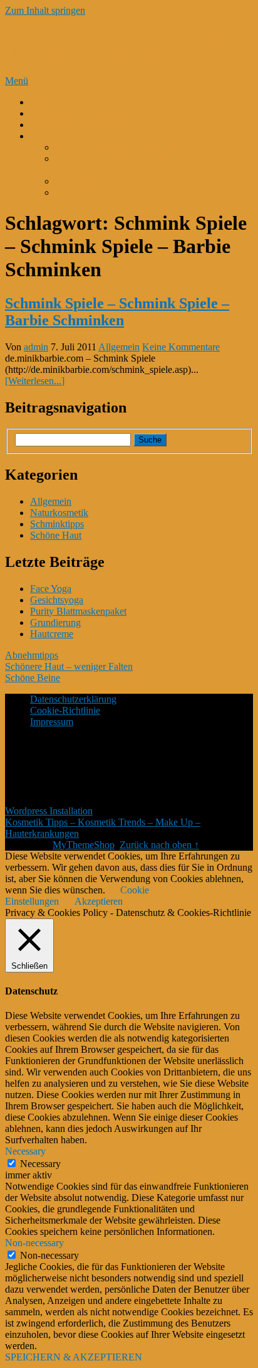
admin (36, 347)
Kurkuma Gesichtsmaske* (107, 192)
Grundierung (55, 622)
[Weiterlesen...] (34, 380)
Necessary (40, 1163)
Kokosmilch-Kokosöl (72, 124)
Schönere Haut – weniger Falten (69, 666)
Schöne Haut (55, 535)
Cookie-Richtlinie (65, 710)
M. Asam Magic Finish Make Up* (123, 147)
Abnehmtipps (31, 655)
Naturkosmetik (59, 512)
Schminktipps (57, 524)
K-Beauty (49, 102)
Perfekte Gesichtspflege (76, 113)
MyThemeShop (84, 844)
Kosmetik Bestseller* (72, 136)
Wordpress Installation (49, 810)
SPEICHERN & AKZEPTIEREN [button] (73, 1357)
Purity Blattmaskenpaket (78, 611)
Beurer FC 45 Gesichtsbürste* (115, 181)
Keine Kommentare (181, 347)
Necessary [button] (25, 1151)
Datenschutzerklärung (73, 699)
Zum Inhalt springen (45, 10)
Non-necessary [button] (34, 1242)
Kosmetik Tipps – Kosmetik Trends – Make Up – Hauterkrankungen (124, 45)
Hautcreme (51, 633)
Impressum (51, 721)
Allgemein (119, 347)
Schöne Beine (32, 677)
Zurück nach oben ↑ (159, 844)
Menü (16, 80)
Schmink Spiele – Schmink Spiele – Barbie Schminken (117, 311)
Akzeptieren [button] (99, 901)
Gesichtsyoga (56, 600)
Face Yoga (50, 588)
